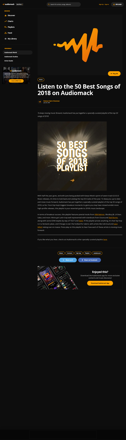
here (105, 239)
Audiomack (97, 253)
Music (41, 79)
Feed (10, 33)
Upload (118, 4)
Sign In (107, 4)
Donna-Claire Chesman (51, 101)
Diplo (81, 221)
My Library (12, 38)
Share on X (69, 260)
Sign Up (101, 4)
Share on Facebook (90, 260)
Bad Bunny (113, 217)
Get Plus (20, 4)
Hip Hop (78, 253)
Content (69, 253)
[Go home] (8, 4)
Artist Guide (8, 61)
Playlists (11, 27)
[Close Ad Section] (28, 69)
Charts (10, 21)
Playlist (87, 253)
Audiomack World (10, 52)
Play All (115, 74)
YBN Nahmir (100, 214)
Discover (11, 15)
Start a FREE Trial (16, 81)
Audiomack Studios (11, 57)
